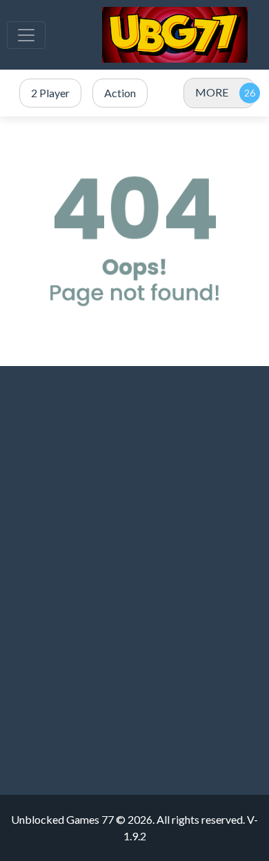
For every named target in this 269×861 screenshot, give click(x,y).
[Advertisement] (134, 547)
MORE (211, 92)
